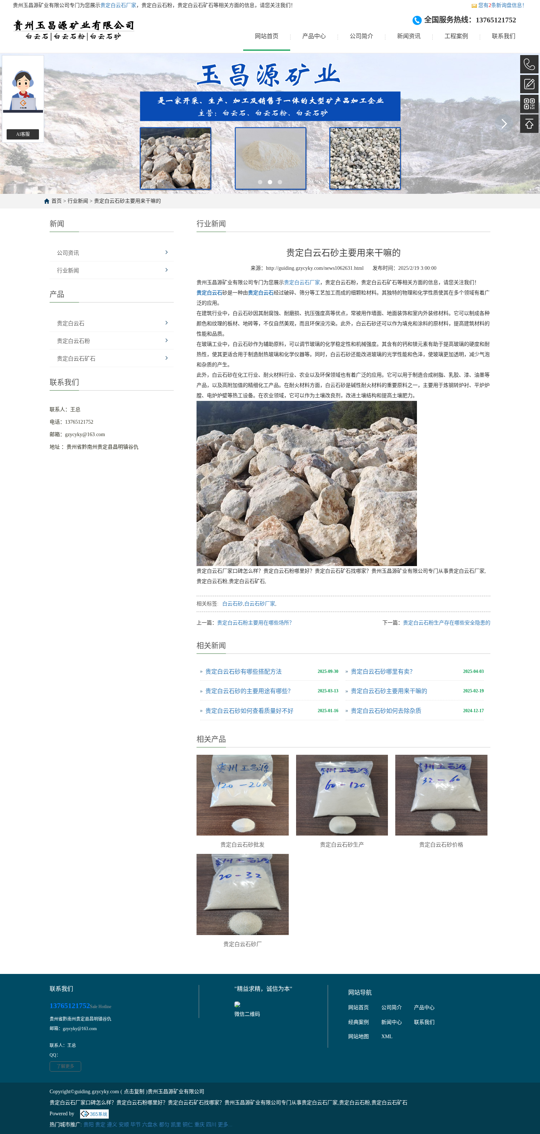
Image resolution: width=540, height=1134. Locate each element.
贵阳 (88, 1124)
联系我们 (503, 36)
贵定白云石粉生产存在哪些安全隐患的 (446, 623)
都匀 (164, 1124)
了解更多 (65, 1066)
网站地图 (358, 1036)
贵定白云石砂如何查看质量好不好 (249, 711)
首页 (56, 201)
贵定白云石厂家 (118, 5)
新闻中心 (391, 1022)
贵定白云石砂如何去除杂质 (386, 711)
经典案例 (358, 1022)
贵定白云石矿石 (76, 359)
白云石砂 (232, 603)
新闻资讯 (409, 36)
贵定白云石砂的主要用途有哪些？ (249, 691)
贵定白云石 (70, 323)
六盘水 (150, 1124)
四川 (211, 1124)
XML (387, 1036)
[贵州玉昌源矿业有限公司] (74, 36)
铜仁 (188, 1124)
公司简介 (361, 36)
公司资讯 (68, 253)
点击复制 (134, 1091)
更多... (225, 1124)
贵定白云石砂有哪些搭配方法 (243, 672)
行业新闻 (78, 201)
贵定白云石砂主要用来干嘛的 (127, 201)
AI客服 (23, 134)
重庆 (199, 1124)
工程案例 (456, 36)
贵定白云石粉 (73, 341)
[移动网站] (529, 104)
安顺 (124, 1124)
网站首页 (266, 36)
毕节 (135, 1124)
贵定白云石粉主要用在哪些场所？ (255, 623)
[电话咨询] (529, 64)
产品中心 (314, 36)
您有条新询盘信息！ (502, 5)
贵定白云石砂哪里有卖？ (383, 672)
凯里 (176, 1124)
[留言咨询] (529, 84)
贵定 (100, 1124)
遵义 (112, 1124)
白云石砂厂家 (259, 603)
